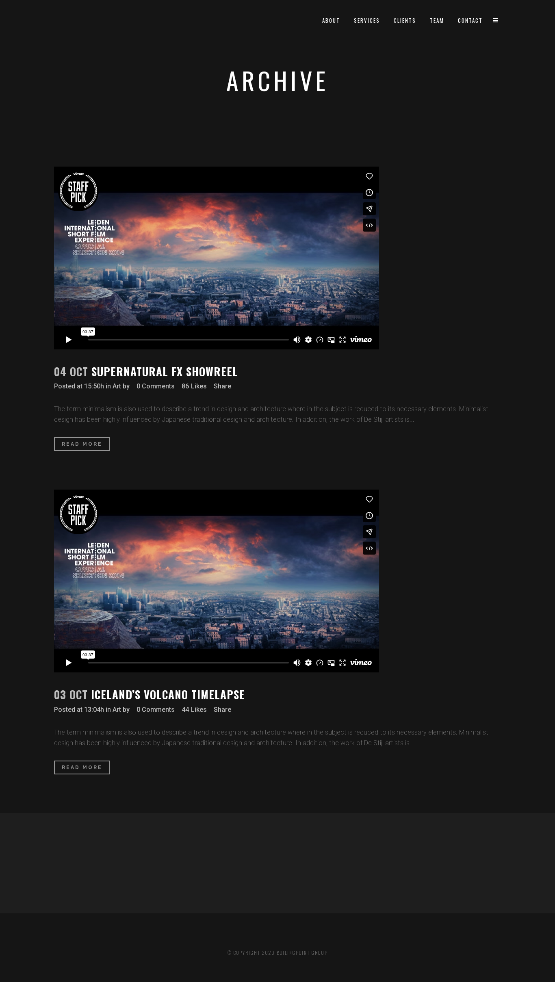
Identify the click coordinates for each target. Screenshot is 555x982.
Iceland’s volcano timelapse (168, 694)
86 (194, 386)
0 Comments (156, 386)
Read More (82, 444)
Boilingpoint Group (302, 952)
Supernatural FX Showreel (164, 371)
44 (194, 710)
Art (117, 386)
